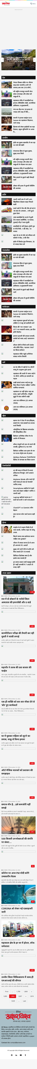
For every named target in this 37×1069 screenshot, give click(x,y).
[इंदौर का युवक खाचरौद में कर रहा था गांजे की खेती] (6, 144)
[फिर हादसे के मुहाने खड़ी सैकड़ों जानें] (6, 179)
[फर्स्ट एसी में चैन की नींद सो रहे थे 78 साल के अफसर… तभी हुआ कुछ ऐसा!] (6, 209)
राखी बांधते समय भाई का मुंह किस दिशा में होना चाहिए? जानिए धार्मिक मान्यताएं (24, 385)
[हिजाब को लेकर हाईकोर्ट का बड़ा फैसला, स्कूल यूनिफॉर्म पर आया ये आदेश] (6, 128)
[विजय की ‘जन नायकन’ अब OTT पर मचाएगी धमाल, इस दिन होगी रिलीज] (6, 329)
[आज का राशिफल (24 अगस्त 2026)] (6, 408)
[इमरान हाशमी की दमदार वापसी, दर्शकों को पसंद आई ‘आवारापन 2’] (6, 338)
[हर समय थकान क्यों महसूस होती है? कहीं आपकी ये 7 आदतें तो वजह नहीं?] (2, 562)
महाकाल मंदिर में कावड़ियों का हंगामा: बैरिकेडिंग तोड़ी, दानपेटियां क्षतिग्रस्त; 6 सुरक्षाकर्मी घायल (24, 170)
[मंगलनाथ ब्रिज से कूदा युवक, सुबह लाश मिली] (6, 153)
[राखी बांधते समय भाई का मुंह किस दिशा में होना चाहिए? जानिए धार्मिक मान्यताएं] (6, 384)
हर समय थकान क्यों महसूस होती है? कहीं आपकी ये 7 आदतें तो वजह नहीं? (24, 564)
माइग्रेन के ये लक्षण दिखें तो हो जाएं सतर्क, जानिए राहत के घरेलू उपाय (24, 530)
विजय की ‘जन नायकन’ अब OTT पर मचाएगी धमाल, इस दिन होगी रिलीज (24, 329)
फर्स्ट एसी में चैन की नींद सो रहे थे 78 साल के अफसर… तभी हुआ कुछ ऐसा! (24, 210)
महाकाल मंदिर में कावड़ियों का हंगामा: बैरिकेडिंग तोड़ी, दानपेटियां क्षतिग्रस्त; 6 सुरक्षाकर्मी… (24, 103)
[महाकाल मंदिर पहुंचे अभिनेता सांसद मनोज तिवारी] (2, 353)
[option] (18, 59)
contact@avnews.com (17, 1043)
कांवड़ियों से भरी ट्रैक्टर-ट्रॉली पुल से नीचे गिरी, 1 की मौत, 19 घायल (24, 228)
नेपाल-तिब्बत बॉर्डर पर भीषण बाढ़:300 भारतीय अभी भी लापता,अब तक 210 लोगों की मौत (18, 59)
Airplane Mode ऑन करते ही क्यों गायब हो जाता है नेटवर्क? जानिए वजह (24, 482)
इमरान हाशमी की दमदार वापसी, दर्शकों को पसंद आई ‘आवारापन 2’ (24, 338)
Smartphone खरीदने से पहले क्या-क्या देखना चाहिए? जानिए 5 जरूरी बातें (24, 490)
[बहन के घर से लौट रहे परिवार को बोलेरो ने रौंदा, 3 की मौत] (2, 235)
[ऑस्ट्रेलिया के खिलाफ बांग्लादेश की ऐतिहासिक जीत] (2, 429)
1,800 (26, 991)
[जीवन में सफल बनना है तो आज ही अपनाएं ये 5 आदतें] (2, 542)
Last (24, 1001)
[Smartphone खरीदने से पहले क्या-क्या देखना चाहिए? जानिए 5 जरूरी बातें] (2, 488)
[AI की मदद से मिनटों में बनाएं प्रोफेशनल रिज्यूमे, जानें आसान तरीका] (2, 470)
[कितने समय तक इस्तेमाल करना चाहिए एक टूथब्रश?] (2, 536)
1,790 (18, 991)
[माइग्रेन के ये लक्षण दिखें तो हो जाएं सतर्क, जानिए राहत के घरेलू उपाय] (6, 529)
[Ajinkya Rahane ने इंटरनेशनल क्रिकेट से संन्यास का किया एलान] (2, 457)
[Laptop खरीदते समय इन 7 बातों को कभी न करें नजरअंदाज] (6, 500)
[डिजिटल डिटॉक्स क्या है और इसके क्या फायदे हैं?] (2, 555)
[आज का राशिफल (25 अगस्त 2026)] (2, 400)
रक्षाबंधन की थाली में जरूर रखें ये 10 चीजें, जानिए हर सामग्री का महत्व (24, 376)
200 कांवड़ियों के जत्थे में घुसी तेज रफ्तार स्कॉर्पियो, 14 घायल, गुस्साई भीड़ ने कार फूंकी (23, 219)
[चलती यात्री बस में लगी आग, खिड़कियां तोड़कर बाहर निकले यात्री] (6, 201)
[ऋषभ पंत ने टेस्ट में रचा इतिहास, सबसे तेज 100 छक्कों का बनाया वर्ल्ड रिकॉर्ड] (2, 420)
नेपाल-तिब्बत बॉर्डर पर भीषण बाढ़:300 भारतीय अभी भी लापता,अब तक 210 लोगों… (23, 85)
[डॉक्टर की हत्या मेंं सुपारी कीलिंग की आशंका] (6, 187)
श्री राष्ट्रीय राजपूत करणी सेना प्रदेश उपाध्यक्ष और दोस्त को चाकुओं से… (22, 94)
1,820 (13, 1001)
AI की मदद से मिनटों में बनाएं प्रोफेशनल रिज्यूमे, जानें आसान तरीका (23, 473)
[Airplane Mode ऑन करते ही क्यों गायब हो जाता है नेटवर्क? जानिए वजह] (2, 479)
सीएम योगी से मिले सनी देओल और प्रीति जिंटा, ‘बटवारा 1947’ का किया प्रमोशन (23, 347)
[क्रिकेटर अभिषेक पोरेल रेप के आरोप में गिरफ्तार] (6, 438)
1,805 (5, 996)
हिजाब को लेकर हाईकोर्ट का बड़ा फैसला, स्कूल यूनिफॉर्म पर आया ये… (24, 129)
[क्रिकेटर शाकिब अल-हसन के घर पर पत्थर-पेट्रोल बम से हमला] (2, 450)
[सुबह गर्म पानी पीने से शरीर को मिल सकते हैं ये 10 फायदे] (2, 549)
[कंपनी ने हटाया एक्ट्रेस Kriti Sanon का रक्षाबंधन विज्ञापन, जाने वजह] (6, 120)
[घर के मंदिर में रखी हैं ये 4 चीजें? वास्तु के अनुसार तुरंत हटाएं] (2, 367)
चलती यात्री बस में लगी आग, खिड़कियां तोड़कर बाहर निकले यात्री (23, 201)
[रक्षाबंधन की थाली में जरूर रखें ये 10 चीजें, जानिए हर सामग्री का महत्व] (2, 373)
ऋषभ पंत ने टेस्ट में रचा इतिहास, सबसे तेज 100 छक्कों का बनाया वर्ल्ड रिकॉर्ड (24, 423)
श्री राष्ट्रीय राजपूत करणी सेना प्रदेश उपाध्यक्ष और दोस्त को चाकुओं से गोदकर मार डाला (22, 162)
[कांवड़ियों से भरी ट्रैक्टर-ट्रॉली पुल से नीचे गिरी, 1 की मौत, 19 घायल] (6, 228)
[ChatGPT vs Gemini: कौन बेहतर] (2, 507)
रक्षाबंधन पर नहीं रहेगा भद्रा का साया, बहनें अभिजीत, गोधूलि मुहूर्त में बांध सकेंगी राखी (23, 394)
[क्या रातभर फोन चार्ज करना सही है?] (2, 514)
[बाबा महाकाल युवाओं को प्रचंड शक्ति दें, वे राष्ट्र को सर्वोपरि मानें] (2, 320)
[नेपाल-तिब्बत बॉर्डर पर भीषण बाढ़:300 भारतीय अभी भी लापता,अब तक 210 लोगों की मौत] (6, 84)
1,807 (20, 996)
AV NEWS (5, 596)
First (6, 991)
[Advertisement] (18, 29)
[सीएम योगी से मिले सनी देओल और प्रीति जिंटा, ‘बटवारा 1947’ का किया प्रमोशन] (2, 345)
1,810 (32, 996)
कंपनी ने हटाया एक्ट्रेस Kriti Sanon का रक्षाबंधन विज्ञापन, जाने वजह (23, 120)
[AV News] (5, 4)
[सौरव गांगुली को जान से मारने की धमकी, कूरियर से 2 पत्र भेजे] (2, 444)
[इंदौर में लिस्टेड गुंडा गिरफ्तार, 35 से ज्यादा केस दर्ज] (2, 241)
